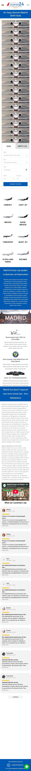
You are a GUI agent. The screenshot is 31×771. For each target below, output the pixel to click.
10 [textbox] (4, 178)
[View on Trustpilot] (3, 510)
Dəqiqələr (18, 176)
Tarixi (4, 167)
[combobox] (15, 155)
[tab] (9, 146)
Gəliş (4, 159)
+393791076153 (17, 765)
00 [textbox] (17, 178)
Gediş (4, 152)
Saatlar (5, 176)
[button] (26, 766)
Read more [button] (5, 526)
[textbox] (15, 155)
